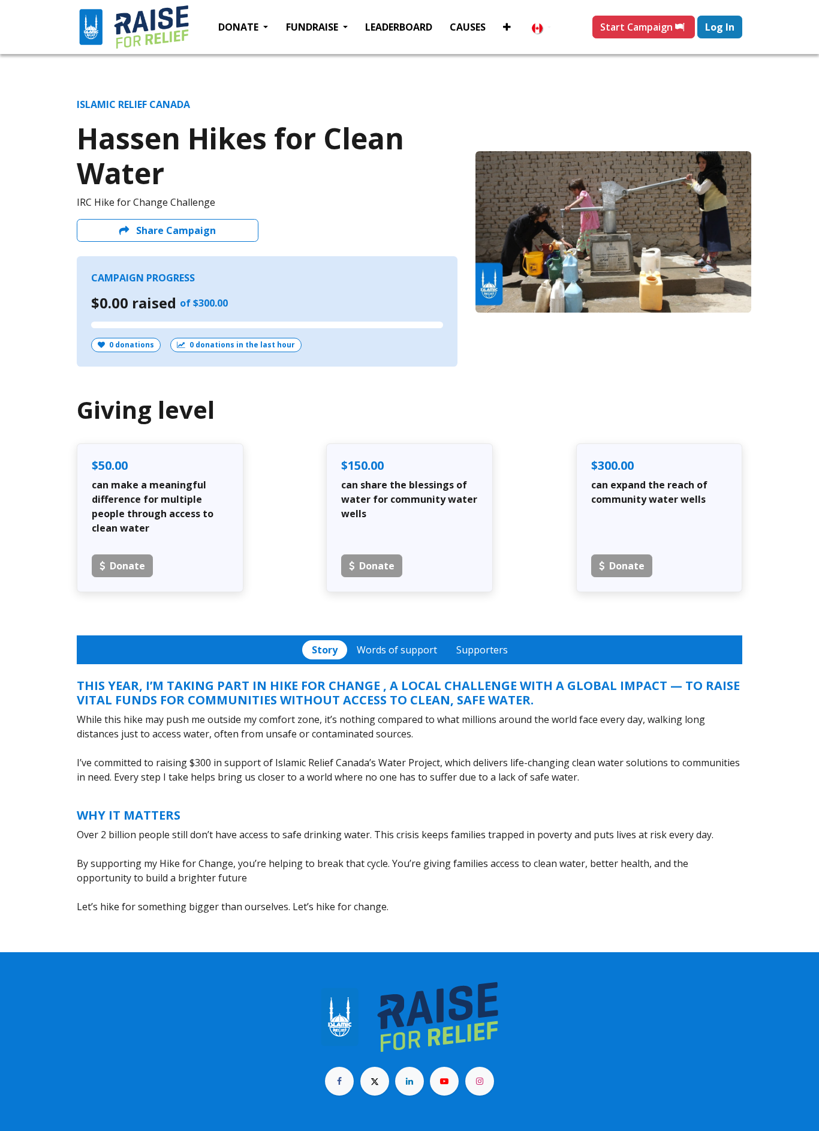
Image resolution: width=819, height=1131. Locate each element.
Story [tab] (325, 649)
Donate (127, 565)
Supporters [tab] (482, 649)
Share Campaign (175, 230)
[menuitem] (243, 27)
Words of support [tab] (397, 649)
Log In (719, 27)
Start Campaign (637, 27)
